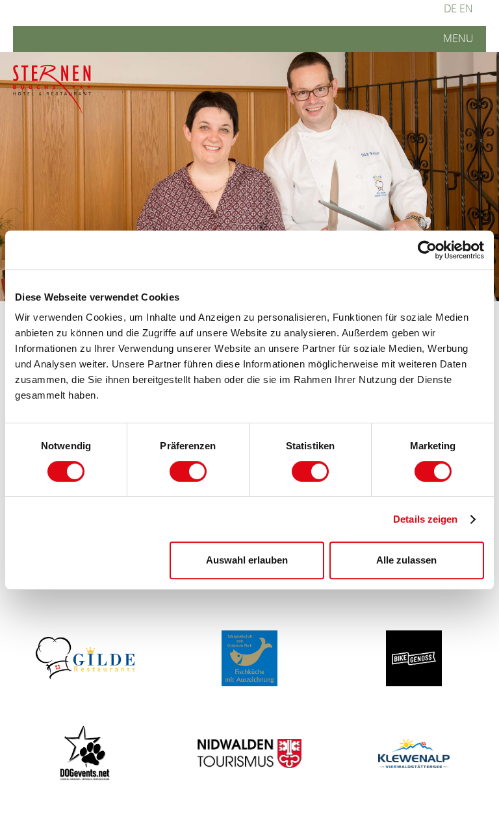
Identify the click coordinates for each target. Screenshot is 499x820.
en (466, 9)
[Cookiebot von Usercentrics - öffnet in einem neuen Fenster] (427, 250)
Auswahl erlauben (247, 559)
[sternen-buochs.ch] (52, 91)
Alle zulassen (406, 559)
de (450, 9)
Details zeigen (425, 519)
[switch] (188, 471)
